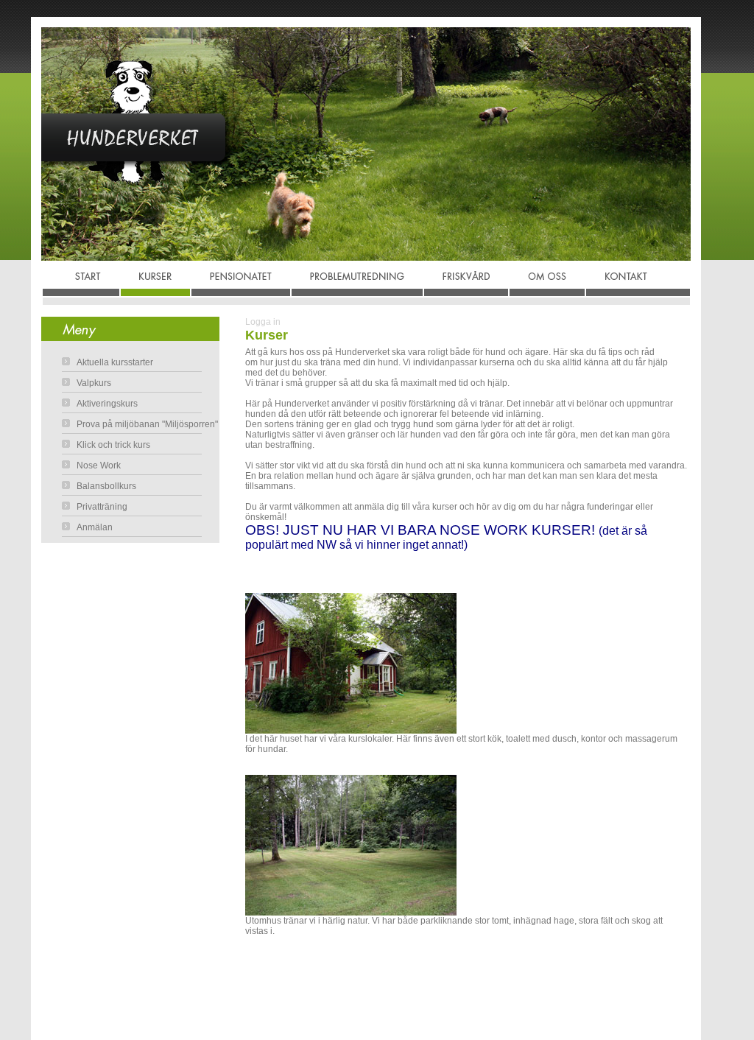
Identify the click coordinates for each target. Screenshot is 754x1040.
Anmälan (95, 527)
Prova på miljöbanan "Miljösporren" (147, 424)
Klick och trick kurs (113, 445)
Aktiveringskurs (107, 403)
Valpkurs (94, 383)
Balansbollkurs (106, 486)
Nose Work (99, 465)
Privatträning (102, 507)
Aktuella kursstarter (115, 362)
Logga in (263, 322)
